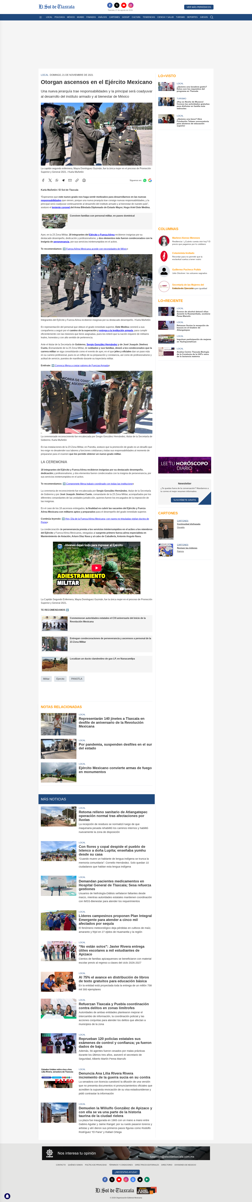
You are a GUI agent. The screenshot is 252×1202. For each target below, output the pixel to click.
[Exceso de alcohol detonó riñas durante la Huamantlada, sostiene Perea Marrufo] (166, 312)
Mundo (80, 17)
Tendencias (149, 17)
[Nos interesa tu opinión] (126, 1153)
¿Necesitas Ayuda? (126, 1172)
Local (49, 17)
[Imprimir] (84, 180)
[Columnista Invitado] (164, 256)
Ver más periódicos (199, 7)
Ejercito (60, 679)
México (71, 17)
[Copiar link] (77, 180)
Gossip (126, 17)
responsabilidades (51, 200)
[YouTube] (123, 5)
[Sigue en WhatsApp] (144, 180)
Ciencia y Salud (165, 17)
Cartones (114, 17)
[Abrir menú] (40, 17)
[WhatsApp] (57, 180)
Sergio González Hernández (102, 344)
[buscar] (212, 17)
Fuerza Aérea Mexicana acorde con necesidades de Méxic (96, 249)
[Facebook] (109, 5)
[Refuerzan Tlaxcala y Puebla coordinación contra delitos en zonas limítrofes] (58, 1014)
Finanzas (91, 17)
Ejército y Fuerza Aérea (102, 234)
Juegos (204, 17)
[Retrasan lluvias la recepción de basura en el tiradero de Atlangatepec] (166, 326)
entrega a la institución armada (116, 330)
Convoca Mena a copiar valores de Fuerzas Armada (81, 365)
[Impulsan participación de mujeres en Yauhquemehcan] (166, 339)
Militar (46, 679)
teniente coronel (61, 207)
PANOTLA (76, 679)
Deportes (192, 17)
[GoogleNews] (133, 1179)
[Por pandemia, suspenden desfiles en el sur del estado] (58, 749)
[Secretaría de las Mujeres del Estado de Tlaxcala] (164, 286)
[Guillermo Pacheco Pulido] (164, 271)
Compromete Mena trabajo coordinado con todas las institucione (99, 484)
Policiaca (60, 17)
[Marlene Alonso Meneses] (164, 241)
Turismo (180, 17)
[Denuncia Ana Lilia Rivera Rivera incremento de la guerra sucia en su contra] (58, 1083)
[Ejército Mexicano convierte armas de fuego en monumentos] (58, 772)
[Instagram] (130, 5)
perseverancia (61, 241)
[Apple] (140, 1179)
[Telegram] (63, 180)
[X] (116, 5)
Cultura (136, 17)
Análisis (102, 17)
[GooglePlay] (147, 1179)
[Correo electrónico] (70, 180)
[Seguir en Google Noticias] (150, 180)
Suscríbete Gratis (184, 500)
